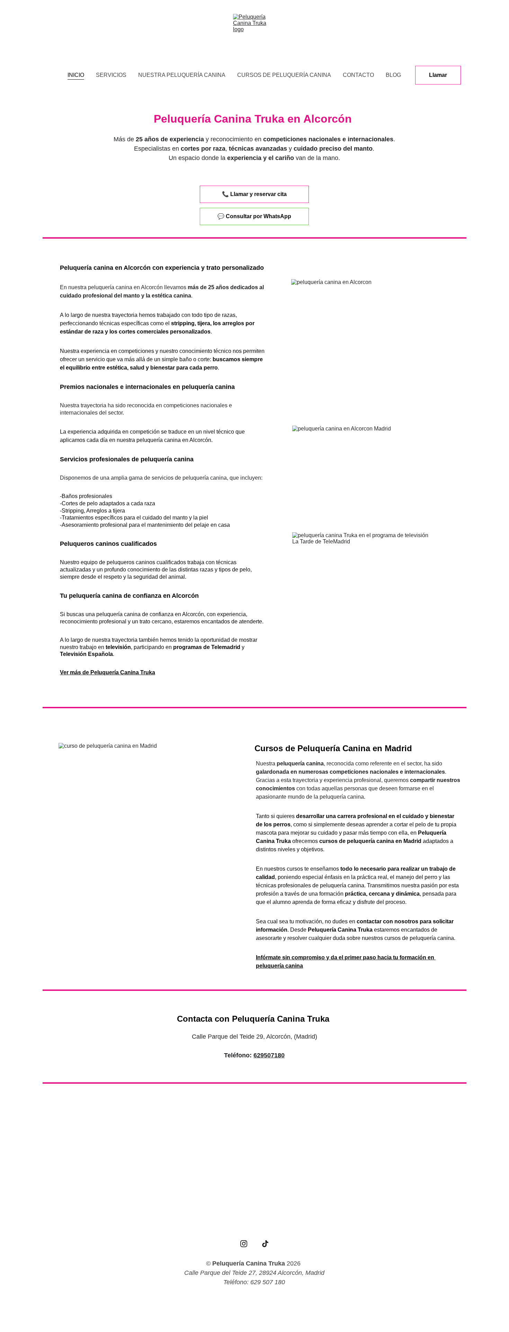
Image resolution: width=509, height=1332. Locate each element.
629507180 (269, 1055)
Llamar (438, 75)
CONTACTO (358, 75)
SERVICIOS (111, 75)
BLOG (393, 75)
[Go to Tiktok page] (265, 1243)
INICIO (76, 75)
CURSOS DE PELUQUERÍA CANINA (284, 75)
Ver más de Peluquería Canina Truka (107, 672)
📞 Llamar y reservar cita (254, 194)
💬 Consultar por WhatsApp (254, 216)
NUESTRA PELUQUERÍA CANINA (181, 75)
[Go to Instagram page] (243, 1243)
